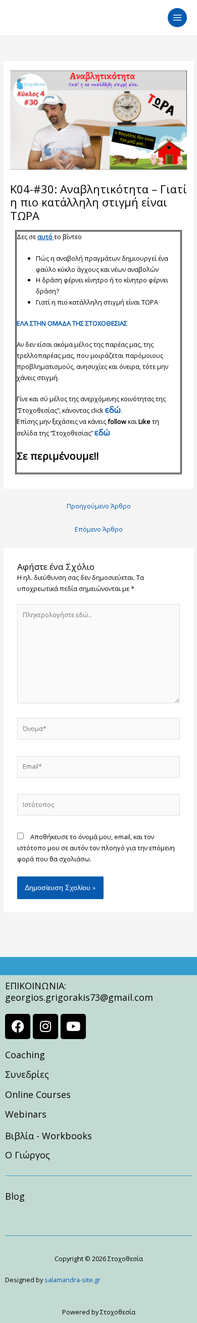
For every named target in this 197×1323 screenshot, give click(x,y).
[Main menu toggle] (177, 17)
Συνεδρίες (27, 1074)
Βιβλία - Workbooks (48, 1136)
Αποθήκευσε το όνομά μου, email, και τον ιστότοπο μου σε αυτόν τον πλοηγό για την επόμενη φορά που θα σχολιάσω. (96, 847)
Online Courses (38, 1094)
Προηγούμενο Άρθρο (99, 505)
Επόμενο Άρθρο (99, 529)
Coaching (25, 1055)
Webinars (25, 1114)
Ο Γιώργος (27, 1155)
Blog (15, 1196)
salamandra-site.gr (72, 1279)
